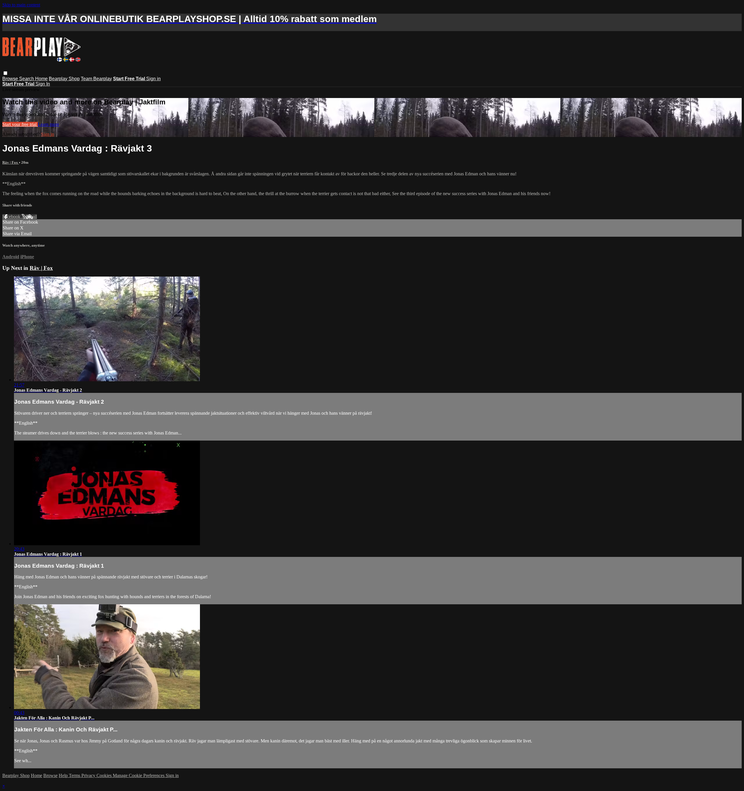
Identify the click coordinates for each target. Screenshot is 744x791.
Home (41, 78)
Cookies (104, 775)
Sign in (153, 78)
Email (31, 216)
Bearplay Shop (64, 78)
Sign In (42, 83)
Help (64, 775)
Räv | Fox (10, 162)
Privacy (88, 775)
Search (27, 78)
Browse (10, 78)
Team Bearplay (96, 78)
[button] (5, 73)
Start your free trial (20, 124)
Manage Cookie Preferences (139, 775)
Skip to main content (21, 4)
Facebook (12, 216)
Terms (75, 775)
